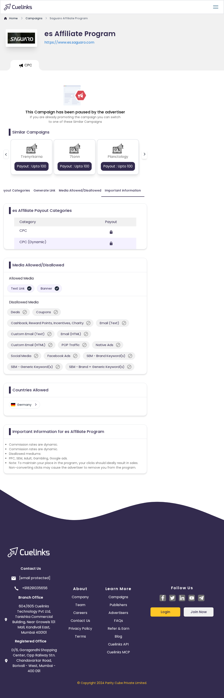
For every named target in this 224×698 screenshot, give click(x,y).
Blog (118, 636)
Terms (80, 636)
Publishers (118, 604)
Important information (123, 190)
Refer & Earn (118, 628)
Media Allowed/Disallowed (80, 190)
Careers (80, 612)
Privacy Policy (80, 628)
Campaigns (118, 597)
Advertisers (118, 612)
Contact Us (80, 620)
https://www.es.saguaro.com (69, 42)
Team (80, 604)
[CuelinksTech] (201, 598)
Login (165, 611)
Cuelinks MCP (118, 652)
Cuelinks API (118, 644)
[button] (6, 154)
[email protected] (34, 577)
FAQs (118, 620)
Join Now (199, 611)
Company (80, 597)
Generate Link (44, 190)
